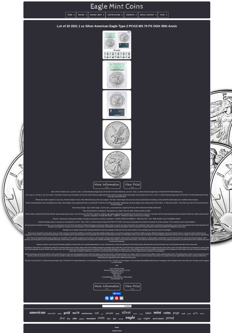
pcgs (176, 313)
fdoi (68, 319)
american (37, 312)
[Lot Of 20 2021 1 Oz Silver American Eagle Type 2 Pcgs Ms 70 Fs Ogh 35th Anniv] (117, 45)
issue (117, 314)
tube (75, 318)
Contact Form (117, 331)
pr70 (195, 313)
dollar (141, 314)
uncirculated (158, 318)
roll (97, 313)
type (109, 318)
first (62, 318)
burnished (91, 318)
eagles (147, 318)
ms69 (183, 314)
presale (109, 313)
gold (67, 313)
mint (157, 312)
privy (102, 314)
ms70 (75, 313)
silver (126, 312)
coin (101, 317)
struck (202, 314)
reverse (121, 319)
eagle (130, 317)
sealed (139, 319)
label (148, 313)
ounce (135, 314)
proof (170, 318)
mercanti (51, 313)
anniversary (87, 313)
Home (117, 327)
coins (167, 313)
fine (114, 319)
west (59, 314)
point (81, 319)
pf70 (189, 314)
